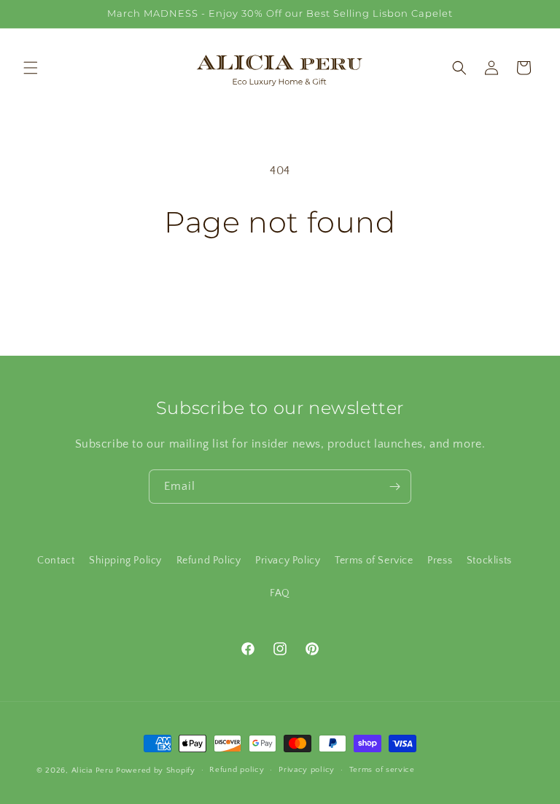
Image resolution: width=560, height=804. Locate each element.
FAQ (280, 593)
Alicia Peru (92, 770)
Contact (55, 560)
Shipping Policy (125, 560)
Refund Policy (208, 560)
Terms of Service (374, 560)
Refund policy (236, 769)
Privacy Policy (287, 560)
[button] (31, 68)
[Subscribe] (394, 486)
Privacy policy (307, 769)
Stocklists (489, 560)
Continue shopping (280, 287)
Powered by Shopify (155, 770)
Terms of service (382, 769)
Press (439, 560)
